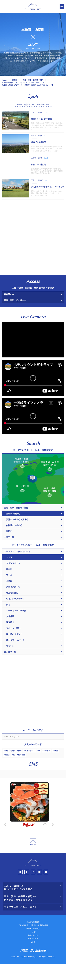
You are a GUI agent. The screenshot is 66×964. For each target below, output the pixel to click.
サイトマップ (33, 938)
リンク (33, 942)
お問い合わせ (33, 935)
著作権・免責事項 (33, 928)
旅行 (13, 751)
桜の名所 (21, 755)
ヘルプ (33, 932)
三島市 (56, 751)
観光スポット (30, 751)
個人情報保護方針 (33, 922)
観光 (19, 751)
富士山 (7, 755)
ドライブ (46, 751)
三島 (6, 751)
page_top (33, 842)
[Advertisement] (33, 236)
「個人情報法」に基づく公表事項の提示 (33, 925)
